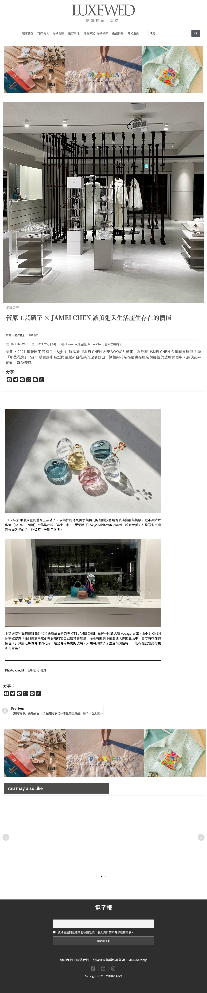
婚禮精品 (118, 33)
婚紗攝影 (102, 33)
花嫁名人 (43, 33)
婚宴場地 (73, 33)
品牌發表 (12, 307)
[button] (101, 876)
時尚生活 (133, 33)
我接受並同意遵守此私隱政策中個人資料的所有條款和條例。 (95, 932)
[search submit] (195, 33)
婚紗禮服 (58, 33)
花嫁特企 (27, 33)
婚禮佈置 (89, 33)
